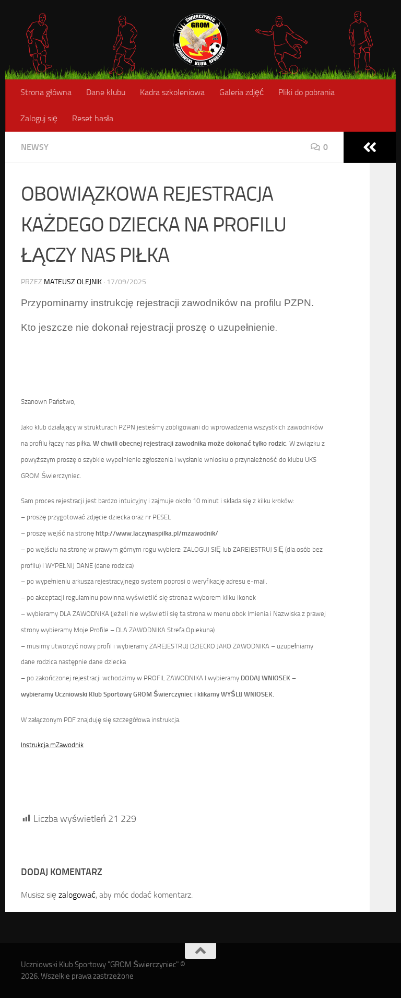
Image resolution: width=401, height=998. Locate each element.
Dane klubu (105, 92)
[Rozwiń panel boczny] (370, 147)
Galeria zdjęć (241, 92)
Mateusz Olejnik (73, 281)
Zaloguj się (38, 118)
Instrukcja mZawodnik (52, 745)
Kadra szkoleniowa (172, 92)
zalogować (77, 895)
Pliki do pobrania (306, 92)
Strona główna (46, 92)
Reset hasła (92, 118)
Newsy (35, 147)
